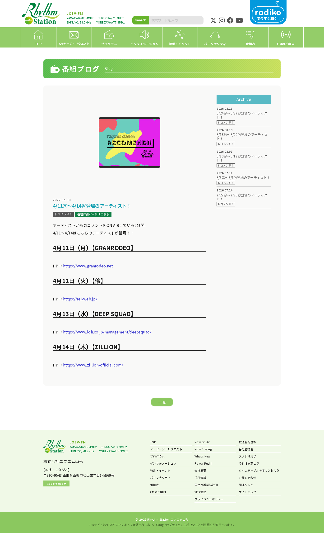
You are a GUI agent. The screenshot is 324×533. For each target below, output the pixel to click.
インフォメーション (163, 463)
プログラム (157, 456)
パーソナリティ (160, 477)
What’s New (202, 456)
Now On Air (202, 442)
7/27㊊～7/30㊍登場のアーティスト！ (242, 197)
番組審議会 (246, 449)
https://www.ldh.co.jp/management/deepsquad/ (106, 332)
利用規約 (207, 525)
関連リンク (246, 484)
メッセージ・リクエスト (166, 449)
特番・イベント (160, 470)
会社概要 (200, 470)
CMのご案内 (158, 492)
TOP (153, 442)
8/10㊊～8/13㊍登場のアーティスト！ (242, 158)
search (140, 20)
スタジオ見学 (247, 456)
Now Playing (203, 449)
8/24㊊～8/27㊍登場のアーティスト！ (242, 115)
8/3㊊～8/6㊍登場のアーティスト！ (243, 178)
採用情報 (200, 477)
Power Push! (203, 463)
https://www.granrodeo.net (87, 266)
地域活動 (200, 492)
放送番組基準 (247, 442)
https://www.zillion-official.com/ (92, 365)
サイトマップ (247, 492)
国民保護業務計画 (206, 484)
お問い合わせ (247, 477)
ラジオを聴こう (249, 463)
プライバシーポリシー (209, 499)
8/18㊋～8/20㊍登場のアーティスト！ (242, 137)
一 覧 (162, 402)
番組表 (154, 484)
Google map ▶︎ (56, 483)
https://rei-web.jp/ (79, 299)
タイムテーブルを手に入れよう (259, 470)
